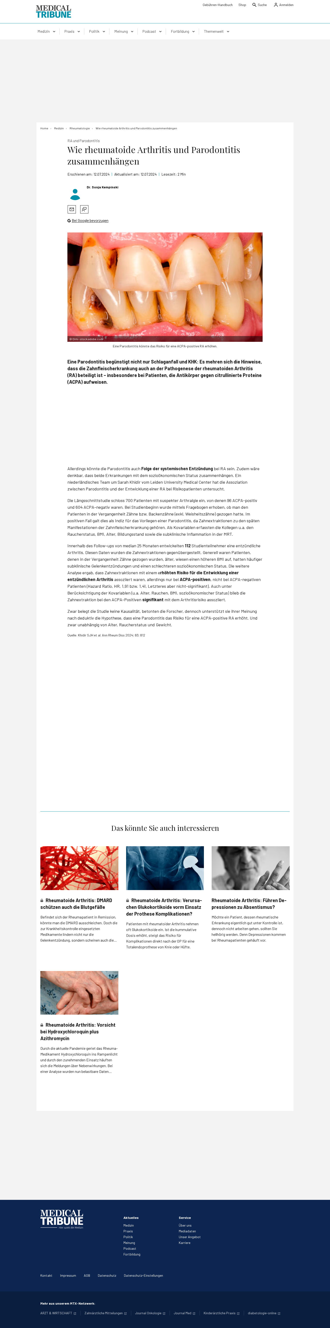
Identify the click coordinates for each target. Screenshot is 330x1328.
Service (185, 1218)
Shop (242, 5)
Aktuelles (131, 1218)
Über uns (185, 1225)
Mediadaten (187, 1231)
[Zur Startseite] (53, 11)
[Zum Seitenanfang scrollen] (321, 1319)
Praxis (128, 1231)
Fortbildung (131, 1254)
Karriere (184, 1243)
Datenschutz (107, 1275)
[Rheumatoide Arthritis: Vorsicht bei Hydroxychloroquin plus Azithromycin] (79, 993)
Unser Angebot (190, 1237)
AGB (87, 1275)
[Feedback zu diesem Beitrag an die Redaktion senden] (84, 209)
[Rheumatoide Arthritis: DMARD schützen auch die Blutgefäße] (79, 868)
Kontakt (46, 1275)
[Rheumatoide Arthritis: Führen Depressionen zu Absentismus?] (251, 868)
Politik (128, 1237)
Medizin (128, 1225)
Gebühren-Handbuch (218, 5)
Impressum (68, 1275)
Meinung (129, 1243)
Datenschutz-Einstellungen (143, 1275)
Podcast (129, 1248)
